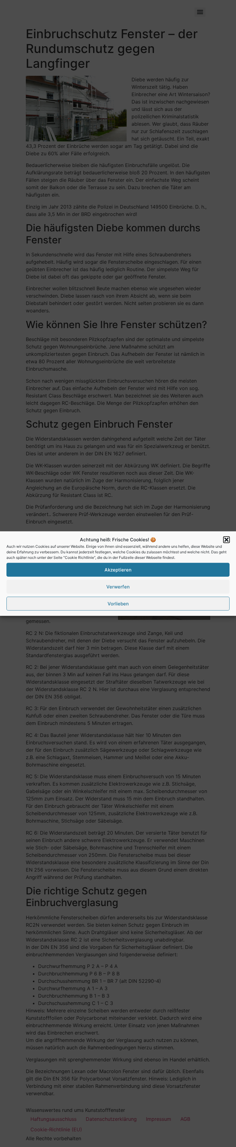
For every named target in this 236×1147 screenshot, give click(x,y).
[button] (226, 540)
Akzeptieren (118, 569)
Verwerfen (118, 586)
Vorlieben (118, 603)
